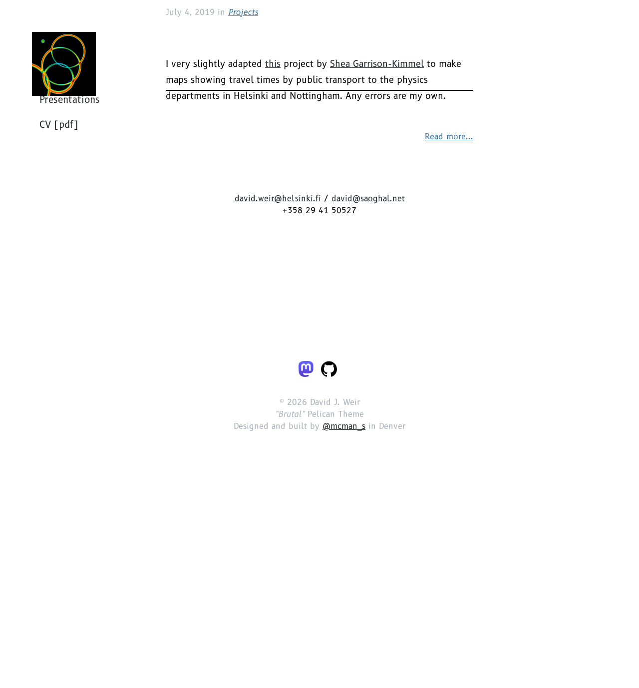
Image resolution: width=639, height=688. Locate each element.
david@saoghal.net (368, 326)
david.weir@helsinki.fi (278, 326)
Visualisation (68, 227)
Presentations (69, 252)
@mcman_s (343, 554)
